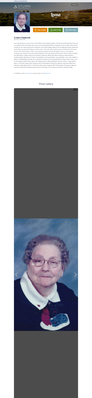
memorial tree (29, 73)
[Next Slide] (75, 275)
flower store (48, 73)
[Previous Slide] (16, 275)
